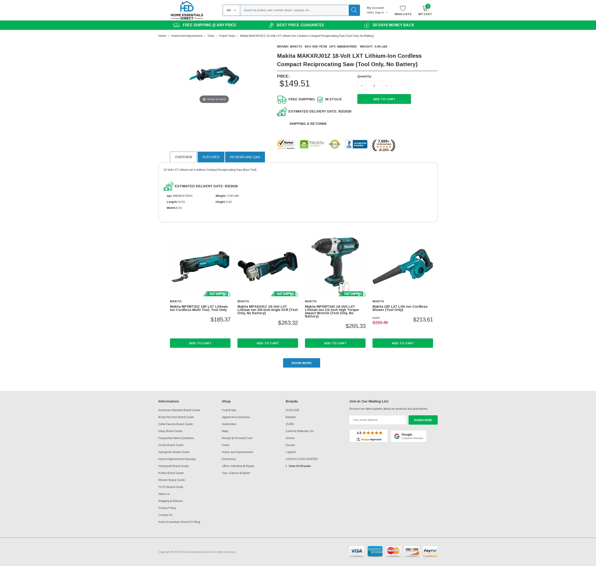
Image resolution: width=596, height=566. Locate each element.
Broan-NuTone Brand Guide (176, 417)
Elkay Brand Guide (170, 431)
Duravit (290, 445)
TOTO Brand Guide (170, 487)
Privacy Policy (167, 508)
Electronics (229, 459)
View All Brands (300, 466)
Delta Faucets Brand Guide (175, 424)
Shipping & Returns (308, 124)
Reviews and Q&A (245, 157)
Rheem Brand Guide (171, 480)
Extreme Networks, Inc (300, 431)
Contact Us (165, 515)
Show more (301, 363)
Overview (183, 157)
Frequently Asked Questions (176, 438)
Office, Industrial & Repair (238, 466)
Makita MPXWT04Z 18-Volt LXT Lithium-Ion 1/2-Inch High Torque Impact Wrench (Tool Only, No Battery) (332, 311)
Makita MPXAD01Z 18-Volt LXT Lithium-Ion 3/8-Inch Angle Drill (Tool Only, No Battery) (267, 310)
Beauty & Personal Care (237, 438)
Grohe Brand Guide (170, 445)
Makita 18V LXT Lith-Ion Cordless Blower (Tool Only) (400, 308)
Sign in (380, 12)
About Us (164, 494)
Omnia (290, 438)
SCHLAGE (292, 410)
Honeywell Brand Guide (173, 466)
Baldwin (291, 417)
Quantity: (364, 76)
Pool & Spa (229, 410)
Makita (296, 46)
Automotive (229, 424)
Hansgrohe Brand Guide (174, 452)
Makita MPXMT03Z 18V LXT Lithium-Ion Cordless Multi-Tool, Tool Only (199, 308)
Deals (225, 445)
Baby (225, 431)
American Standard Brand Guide (179, 410)
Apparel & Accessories (236, 417)
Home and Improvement (237, 452)
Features (211, 157)
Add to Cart (200, 343)
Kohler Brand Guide (171, 473)
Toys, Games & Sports (236, 473)
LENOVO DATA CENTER (302, 459)
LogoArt (291, 452)
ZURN (290, 424)
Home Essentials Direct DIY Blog (179, 522)
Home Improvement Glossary (177, 459)
